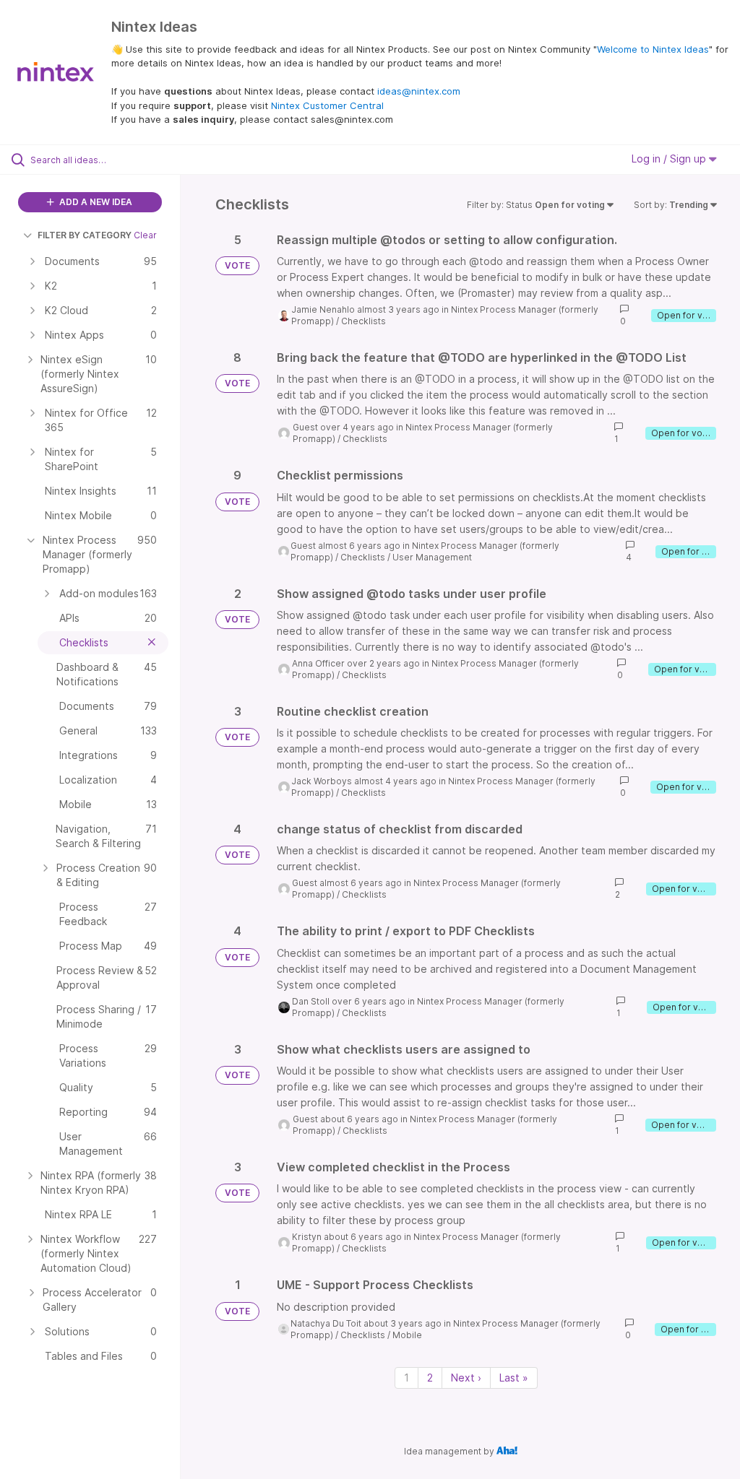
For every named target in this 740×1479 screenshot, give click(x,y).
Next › (466, 1377)
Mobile (407, 1335)
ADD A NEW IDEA (94, 201)
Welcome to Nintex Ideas (653, 49)
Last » (513, 1377)
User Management (432, 557)
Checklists (363, 321)
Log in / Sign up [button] (670, 158)
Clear (145, 235)
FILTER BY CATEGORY (85, 235)
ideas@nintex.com (418, 91)
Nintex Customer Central (327, 105)
